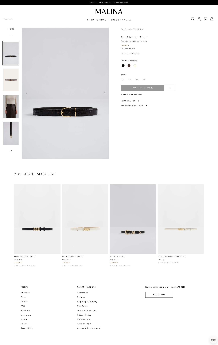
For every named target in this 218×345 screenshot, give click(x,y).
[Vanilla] (135, 66)
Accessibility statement (89, 328)
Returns (81, 297)
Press (23, 297)
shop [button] (90, 20)
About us (25, 292)
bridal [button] (101, 20)
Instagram (26, 315)
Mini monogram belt (172, 257)
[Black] (123, 66)
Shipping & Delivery (87, 301)
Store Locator (84, 319)
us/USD (7, 19)
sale (123, 29)
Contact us (82, 292)
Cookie (24, 323)
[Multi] (116, 267)
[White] (20, 267)
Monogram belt (25, 257)
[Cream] (121, 267)
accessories (135, 29)
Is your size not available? (131, 94)
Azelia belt (117, 257)
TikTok (24, 319)
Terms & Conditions (87, 310)
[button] (213, 340)
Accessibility (27, 328)
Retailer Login (84, 323)
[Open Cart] (211, 18)
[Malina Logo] (109, 11)
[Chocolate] (129, 66)
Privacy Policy (84, 315)
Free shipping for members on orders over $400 (109, 2)
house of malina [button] (120, 20)
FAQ (23, 306)
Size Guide (82, 306)
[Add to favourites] (169, 88)
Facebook (25, 310)
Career (24, 301)
